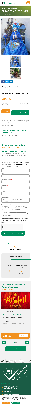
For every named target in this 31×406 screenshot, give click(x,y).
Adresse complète (6, 179)
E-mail (3, 191)
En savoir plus (4, 106)
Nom (3, 168)
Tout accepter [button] (15, 402)
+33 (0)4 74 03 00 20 (15, 250)
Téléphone (4, 185)
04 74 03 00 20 (19, 162)
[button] (28, 2)
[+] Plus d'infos (16, 399)
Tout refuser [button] (6, 402)
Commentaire (5, 197)
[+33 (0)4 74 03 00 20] (15, 247)
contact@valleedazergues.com (19, 164)
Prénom (3, 173)
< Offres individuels (6, 14)
